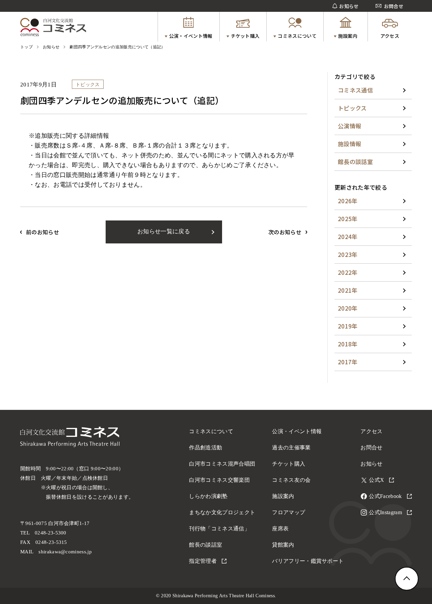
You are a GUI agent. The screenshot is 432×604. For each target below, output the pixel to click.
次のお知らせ (284, 232)
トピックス (352, 108)
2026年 (348, 200)
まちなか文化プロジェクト (222, 512)
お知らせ (371, 464)
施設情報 (349, 143)
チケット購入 (288, 464)
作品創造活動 (205, 447)
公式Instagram (385, 512)
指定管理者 (203, 561)
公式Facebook (385, 496)
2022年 (348, 272)
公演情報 (349, 126)
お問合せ (371, 447)
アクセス (371, 431)
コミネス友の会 (291, 480)
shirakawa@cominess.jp (65, 551)
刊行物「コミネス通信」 (219, 528)
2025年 (348, 218)
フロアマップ (288, 512)
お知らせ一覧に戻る (163, 231)
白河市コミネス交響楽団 (219, 480)
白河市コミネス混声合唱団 (222, 464)
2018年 (348, 344)
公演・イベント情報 (297, 431)
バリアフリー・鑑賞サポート (308, 561)
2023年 (348, 254)
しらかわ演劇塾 (208, 496)
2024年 (348, 236)
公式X (376, 480)
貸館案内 (283, 545)
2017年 (348, 362)
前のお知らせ (42, 232)
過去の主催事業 (291, 447)
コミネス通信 (355, 90)
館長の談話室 (355, 161)
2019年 (348, 326)
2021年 (348, 290)
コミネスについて (211, 431)
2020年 (348, 308)
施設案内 (283, 496)
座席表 (280, 528)
